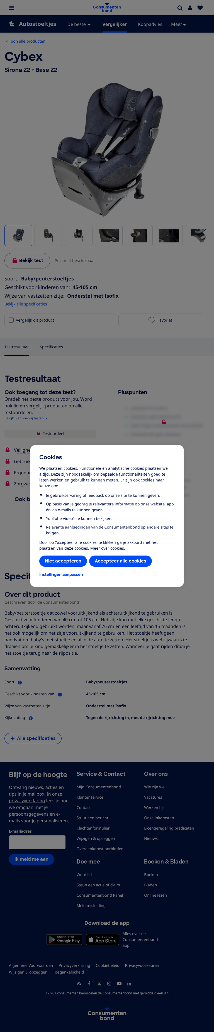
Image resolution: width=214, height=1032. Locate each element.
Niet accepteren (63, 561)
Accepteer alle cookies (120, 561)
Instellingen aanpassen (61, 574)
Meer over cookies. (107, 548)
